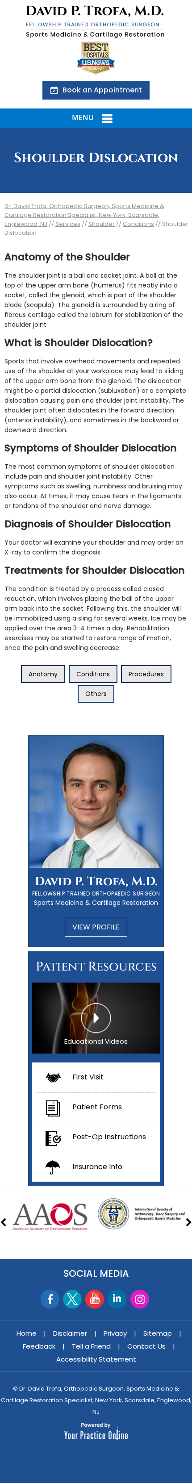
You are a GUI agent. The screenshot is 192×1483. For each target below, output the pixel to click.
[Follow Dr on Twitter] (73, 1299)
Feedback (39, 1346)
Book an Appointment (102, 90)
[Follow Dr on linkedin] (117, 1299)
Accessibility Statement (96, 1359)
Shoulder (101, 224)
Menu (83, 117)
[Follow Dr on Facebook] (50, 1299)
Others (96, 693)
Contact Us (146, 1346)
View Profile (96, 927)
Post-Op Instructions (109, 1137)
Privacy (115, 1333)
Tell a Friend (91, 1346)
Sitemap (157, 1333)
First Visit (88, 1077)
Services (67, 224)
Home (27, 1333)
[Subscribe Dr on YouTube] (95, 1299)
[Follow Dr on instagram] (139, 1299)
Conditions (138, 224)
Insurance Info (97, 1167)
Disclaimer (70, 1333)
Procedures (146, 674)
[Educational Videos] (96, 1017)
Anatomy (43, 674)
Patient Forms (97, 1107)
